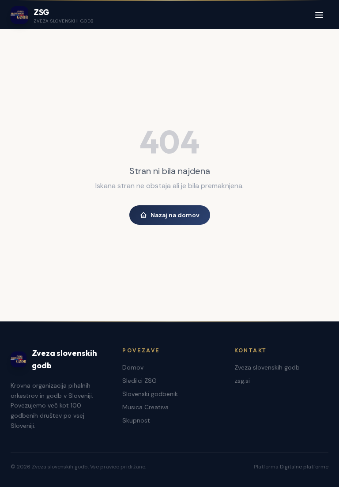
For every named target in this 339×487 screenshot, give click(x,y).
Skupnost (136, 420)
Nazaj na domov (175, 215)
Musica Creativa (145, 407)
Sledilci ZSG (139, 381)
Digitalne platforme (304, 466)
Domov (132, 367)
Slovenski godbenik (150, 394)
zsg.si (242, 381)
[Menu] (319, 15)
